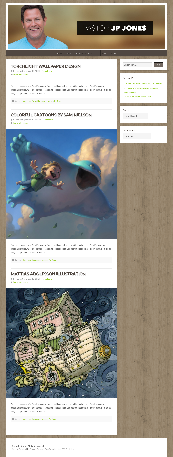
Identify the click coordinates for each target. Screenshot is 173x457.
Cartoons (27, 101)
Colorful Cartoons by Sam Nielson (51, 114)
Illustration (41, 101)
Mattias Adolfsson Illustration (48, 273)
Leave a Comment (20, 74)
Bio (97, 53)
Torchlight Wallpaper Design (45, 66)
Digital (34, 101)
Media (113, 53)
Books (69, 53)
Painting (50, 101)
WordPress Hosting (53, 449)
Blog (104, 53)
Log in (73, 449)
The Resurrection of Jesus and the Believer (143, 83)
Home (60, 53)
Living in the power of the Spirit (137, 97)
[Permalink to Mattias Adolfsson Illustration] (61, 343)
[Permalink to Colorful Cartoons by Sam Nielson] (61, 184)
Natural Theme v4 (19, 449)
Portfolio (58, 101)
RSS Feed (66, 449)
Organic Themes (36, 449)
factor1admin (47, 71)
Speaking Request (84, 53)
